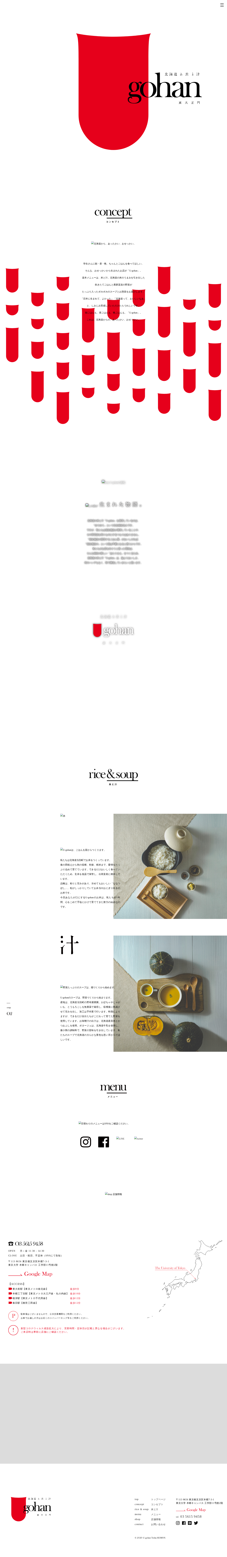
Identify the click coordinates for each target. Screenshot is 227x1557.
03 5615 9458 (189, 1517)
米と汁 (154, 1509)
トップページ (158, 1499)
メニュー (156, 1514)
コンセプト (157, 1504)
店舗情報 (156, 1519)
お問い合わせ (158, 1524)
